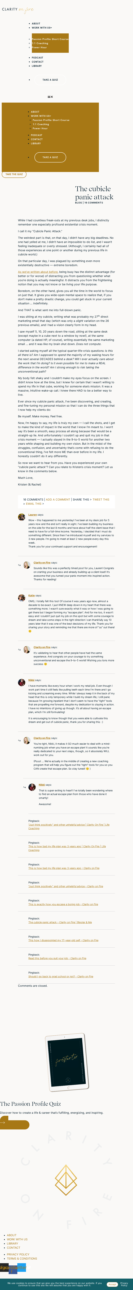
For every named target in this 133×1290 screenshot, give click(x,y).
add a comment (58, 499)
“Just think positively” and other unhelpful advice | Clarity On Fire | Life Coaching (68, 826)
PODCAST (37, 57)
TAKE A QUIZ (50, 79)
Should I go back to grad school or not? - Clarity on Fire (60, 976)
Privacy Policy (124, 1284)
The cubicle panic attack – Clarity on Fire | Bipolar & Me (60, 922)
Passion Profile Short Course (50, 39)
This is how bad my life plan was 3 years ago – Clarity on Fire (63, 868)
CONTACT (38, 61)
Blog (78, 202)
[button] (50, 97)
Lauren (32, 514)
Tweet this (101, 499)
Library (37, 66)
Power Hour (39, 47)
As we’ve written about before (38, 272)
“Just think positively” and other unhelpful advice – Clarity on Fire (65, 886)
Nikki (31, 680)
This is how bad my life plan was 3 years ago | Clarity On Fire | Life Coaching (67, 848)
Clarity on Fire (42, 562)
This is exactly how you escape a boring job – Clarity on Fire (63, 904)
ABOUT (36, 23)
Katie (31, 595)
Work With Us (41, 27)
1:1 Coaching (40, 43)
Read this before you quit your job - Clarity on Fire (57, 958)
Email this (33, 503)
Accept (112, 1284)
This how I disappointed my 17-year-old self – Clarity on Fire (63, 940)
